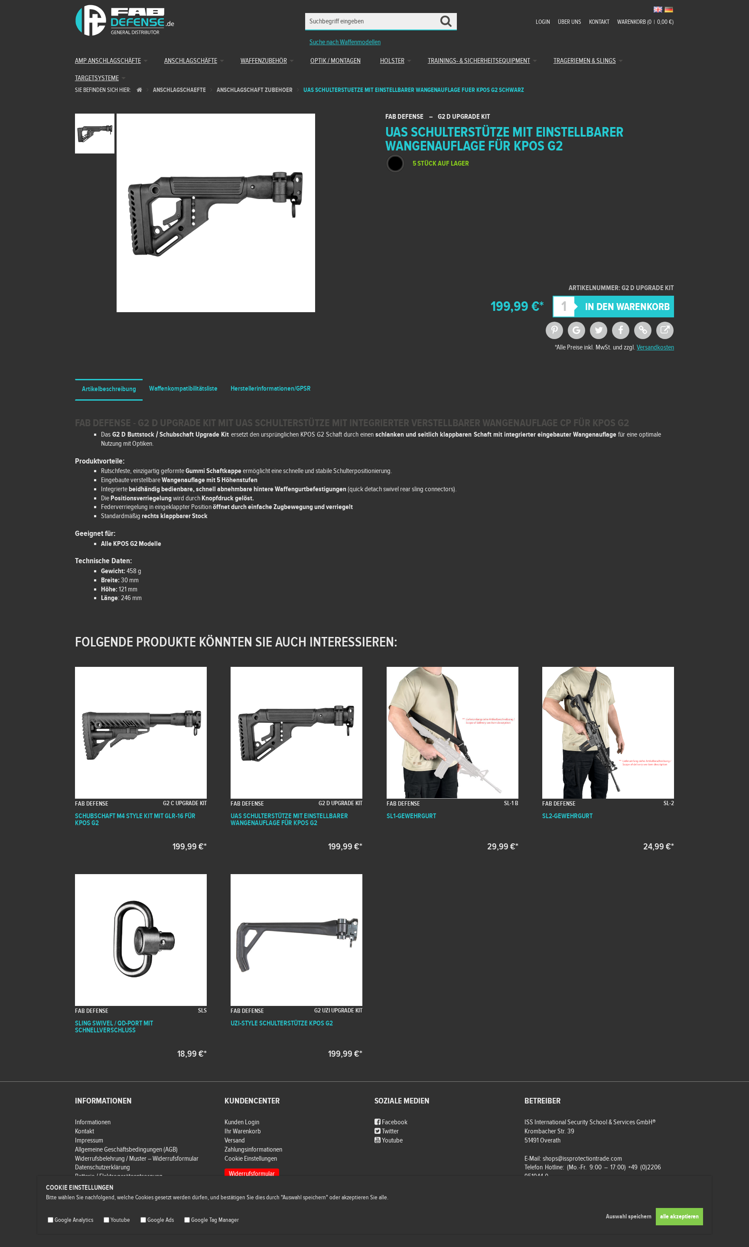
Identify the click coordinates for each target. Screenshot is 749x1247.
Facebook (394, 1122)
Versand (235, 1140)
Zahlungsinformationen (253, 1150)
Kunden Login (242, 1122)
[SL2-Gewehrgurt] (608, 758)
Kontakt (599, 22)
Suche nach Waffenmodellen (345, 42)
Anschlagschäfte (190, 61)
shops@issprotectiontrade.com (582, 1159)
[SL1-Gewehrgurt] (452, 758)
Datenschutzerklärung (102, 1167)
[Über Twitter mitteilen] (598, 330)
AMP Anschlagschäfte (108, 61)
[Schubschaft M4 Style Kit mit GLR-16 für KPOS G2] (141, 758)
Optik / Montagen (335, 61)
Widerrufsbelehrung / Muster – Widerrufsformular (137, 1159)
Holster (392, 61)
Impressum (89, 1140)
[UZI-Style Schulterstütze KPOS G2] (296, 966)
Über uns (569, 22)
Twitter (390, 1131)
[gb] (658, 10)
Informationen (93, 1122)
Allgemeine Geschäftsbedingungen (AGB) (126, 1150)
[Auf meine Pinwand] (554, 330)
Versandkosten (655, 347)
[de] (668, 10)
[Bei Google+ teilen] (576, 330)
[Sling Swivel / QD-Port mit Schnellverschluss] (141, 966)
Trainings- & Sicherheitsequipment (479, 61)
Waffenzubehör (264, 61)
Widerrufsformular (252, 1174)
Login (543, 22)
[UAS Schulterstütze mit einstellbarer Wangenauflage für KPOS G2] (296, 758)
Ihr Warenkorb (243, 1131)
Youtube (392, 1140)
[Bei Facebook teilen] (620, 330)
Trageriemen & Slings (585, 61)
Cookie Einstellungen (251, 1159)
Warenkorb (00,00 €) (645, 22)
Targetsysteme (97, 78)
